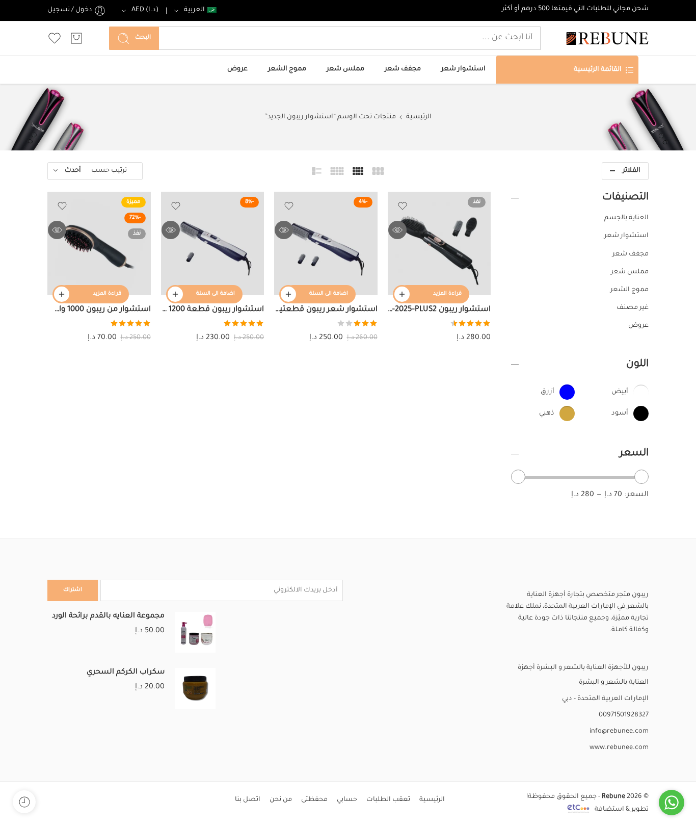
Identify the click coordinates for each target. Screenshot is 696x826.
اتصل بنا (247, 800)
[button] (288, 294)
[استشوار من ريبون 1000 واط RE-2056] (99, 243)
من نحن (281, 800)
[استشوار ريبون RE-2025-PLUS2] (439, 243)
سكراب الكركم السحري (126, 672)
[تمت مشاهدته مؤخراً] (24, 801)
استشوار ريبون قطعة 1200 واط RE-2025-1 (212, 309)
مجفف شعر (403, 69)
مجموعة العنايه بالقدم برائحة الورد (108, 616)
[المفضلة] (402, 206)
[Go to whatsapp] (671, 802)
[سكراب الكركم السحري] (195, 688)
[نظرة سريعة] (397, 230)
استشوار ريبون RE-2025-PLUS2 (439, 309)
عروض (237, 69)
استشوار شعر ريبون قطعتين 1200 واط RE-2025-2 (326, 309)
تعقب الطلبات (388, 800)
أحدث (73, 170)
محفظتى (314, 800)
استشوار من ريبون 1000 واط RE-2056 (99, 309)
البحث (143, 38)
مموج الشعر (287, 69)
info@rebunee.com (619, 731)
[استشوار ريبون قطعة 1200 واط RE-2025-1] (212, 243)
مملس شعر (345, 69)
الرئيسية (419, 117)
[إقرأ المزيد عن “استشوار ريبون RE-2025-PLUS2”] (402, 294)
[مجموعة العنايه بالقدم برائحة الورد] (195, 632)
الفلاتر (631, 170)
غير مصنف (633, 308)
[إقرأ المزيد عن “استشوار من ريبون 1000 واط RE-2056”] (61, 294)
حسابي (347, 800)
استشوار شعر (463, 69)
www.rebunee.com (619, 748)
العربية (194, 10)
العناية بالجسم (626, 218)
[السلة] (76, 38)
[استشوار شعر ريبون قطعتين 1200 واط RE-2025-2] (326, 243)
